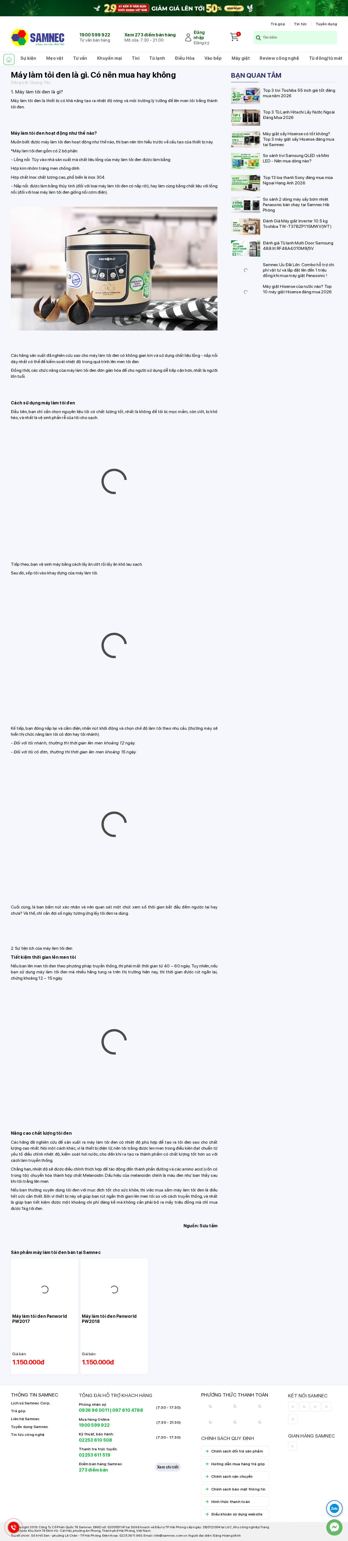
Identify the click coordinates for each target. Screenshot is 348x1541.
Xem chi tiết (168, 1492)
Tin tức (300, 24)
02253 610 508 (95, 1465)
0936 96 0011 (94, 1435)
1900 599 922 (94, 34)
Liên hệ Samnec (25, 1443)
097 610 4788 (127, 1435)
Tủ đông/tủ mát (326, 58)
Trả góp (278, 24)
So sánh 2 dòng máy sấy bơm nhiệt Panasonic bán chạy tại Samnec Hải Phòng (296, 205)
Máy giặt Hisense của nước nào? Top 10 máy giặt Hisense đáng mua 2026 (297, 289)
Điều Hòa (184, 58)
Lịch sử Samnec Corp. (30, 1428)
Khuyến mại (109, 58)
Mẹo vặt (54, 58)
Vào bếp (213, 58)
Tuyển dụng (326, 24)
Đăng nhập (199, 35)
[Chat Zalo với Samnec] (334, 1508)
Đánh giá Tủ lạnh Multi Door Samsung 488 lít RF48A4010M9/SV (298, 245)
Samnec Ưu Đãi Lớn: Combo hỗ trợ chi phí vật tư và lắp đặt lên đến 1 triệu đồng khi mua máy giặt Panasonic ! (298, 270)
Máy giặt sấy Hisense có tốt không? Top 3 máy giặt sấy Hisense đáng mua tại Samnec (298, 139)
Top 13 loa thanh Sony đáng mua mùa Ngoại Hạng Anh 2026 (298, 180)
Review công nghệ (279, 58)
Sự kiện (28, 58)
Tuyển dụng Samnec (29, 1451)
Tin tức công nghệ (27, 1459)
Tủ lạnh (157, 58)
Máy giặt (241, 58)
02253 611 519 (94, 1480)
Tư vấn (80, 58)
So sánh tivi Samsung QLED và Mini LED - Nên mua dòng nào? (296, 158)
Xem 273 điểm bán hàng (150, 34)
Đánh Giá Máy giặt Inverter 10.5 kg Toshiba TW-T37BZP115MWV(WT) (297, 223)
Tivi (135, 58)
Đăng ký (201, 42)
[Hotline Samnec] (12, 1528)
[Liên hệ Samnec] (334, 1527)
